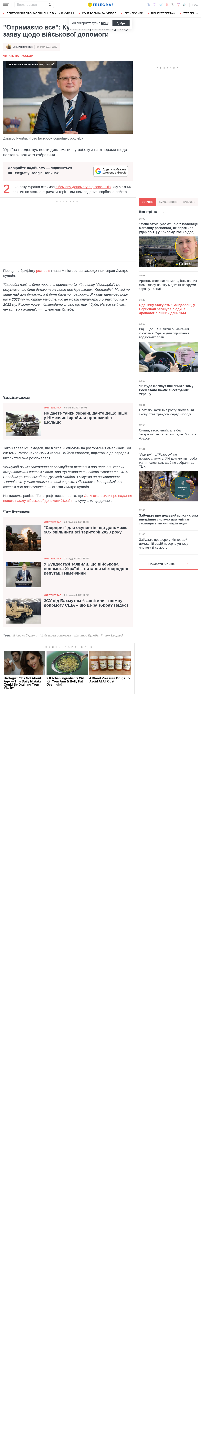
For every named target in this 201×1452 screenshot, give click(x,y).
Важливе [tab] (189, 202)
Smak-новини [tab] (168, 202)
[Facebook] (148, 5)
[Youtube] (167, 5)
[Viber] (154, 4)
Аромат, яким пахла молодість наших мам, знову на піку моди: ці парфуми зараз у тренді (168, 285)
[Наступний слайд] (197, 13)
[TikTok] (184, 5)
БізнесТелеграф (163, 13)
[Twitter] (173, 4)
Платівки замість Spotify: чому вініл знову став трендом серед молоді (166, 412)
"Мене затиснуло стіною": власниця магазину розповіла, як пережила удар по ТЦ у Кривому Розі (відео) (168, 228)
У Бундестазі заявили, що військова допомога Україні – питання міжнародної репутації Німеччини (86, 568)
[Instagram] (178, 5)
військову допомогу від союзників (83, 187)
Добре (121, 23)
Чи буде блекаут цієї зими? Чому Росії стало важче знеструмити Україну (166, 390)
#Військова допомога (55, 635)
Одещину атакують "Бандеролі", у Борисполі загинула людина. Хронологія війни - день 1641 (167, 309)
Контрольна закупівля (99, 13)
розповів (43, 271)
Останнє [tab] (147, 202)
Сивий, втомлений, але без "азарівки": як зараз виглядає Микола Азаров (167, 434)
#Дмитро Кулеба (86, 635)
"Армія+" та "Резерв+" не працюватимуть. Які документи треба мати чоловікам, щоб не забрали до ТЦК (168, 460)
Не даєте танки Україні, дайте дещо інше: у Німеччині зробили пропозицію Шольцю (86, 417)
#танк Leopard (112, 635)
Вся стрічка (148, 211)
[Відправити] (50, 5)
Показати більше (161, 564)
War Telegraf (52, 407)
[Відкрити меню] (6, 4)
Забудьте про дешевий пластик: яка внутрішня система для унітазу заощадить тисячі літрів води (168, 519)
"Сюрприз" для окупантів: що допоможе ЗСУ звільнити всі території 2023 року (85, 529)
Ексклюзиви (133, 13)
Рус (195, 4)
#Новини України (24, 635)
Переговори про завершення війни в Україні (40, 13)
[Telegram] (161, 5)
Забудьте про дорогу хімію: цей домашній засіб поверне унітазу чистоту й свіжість (163, 544)
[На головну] (100, 4)
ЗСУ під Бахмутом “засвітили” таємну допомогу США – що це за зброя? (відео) (86, 603)
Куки (104, 23)
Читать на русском (18, 55)
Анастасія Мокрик (23, 47)
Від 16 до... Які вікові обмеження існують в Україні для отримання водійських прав (164, 333)
